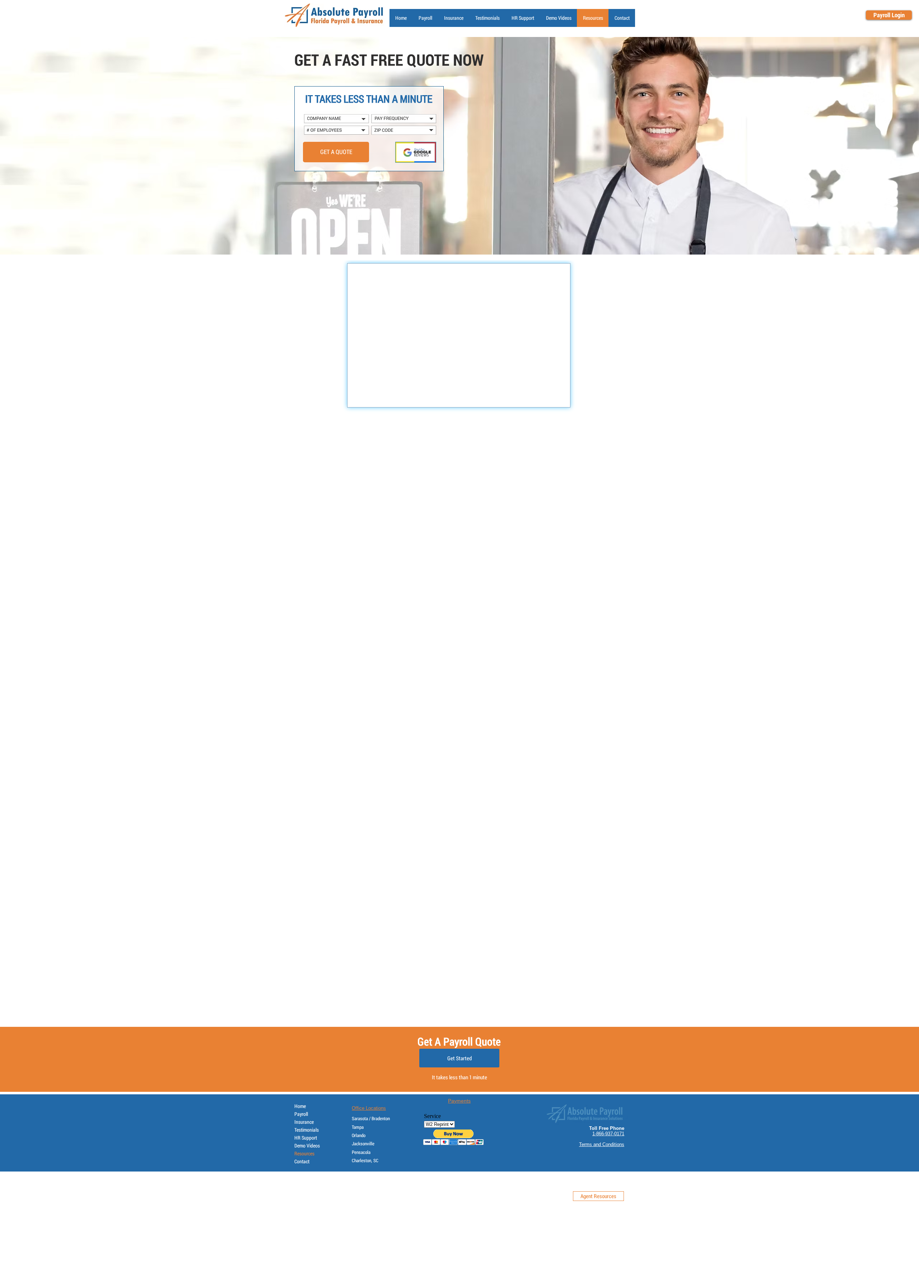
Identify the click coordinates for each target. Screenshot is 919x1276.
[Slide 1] (450, 237)
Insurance (304, 1121)
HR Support (305, 1137)
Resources (304, 1153)
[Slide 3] (463, 237)
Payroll (301, 1113)
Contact (301, 1161)
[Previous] (40, 145)
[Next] (878, 145)
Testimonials (306, 1129)
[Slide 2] (456, 237)
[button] (522, 18)
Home (300, 1106)
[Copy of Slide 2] (469, 237)
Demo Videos (307, 1145)
